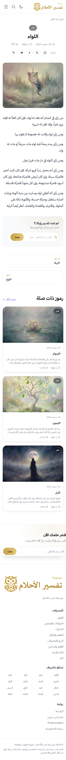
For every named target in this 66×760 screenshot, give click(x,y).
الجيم (56, 681)
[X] (37, 53)
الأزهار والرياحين (55, 646)
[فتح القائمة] (6, 6)
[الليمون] (33, 394)
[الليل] (33, 464)
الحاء (41, 681)
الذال (56, 688)
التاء (25, 675)
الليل (57, 493)
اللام (52, 19)
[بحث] (13, 6)
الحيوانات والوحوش (53, 623)
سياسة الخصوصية (54, 729)
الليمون (56, 423)
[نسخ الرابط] (13, 53)
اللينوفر (56, 354)
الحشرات (59, 629)
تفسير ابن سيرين (55, 717)
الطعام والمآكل (56, 635)
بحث (17, 237)
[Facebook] (29, 53)
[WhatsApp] (45, 53)
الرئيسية (59, 19)
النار (61, 658)
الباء (40, 675)
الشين (56, 694)
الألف (56, 675)
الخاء (25, 681)
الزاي (25, 688)
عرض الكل (11, 299)
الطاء (10, 694)
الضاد (25, 694)
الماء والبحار (57, 652)
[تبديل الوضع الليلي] (21, 6)
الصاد (40, 694)
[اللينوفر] (33, 325)
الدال (10, 681)
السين (10, 688)
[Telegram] (21, 53)
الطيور (60, 618)
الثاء (10, 675)
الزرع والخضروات (55, 641)
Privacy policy (55, 723)
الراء (40, 688)
